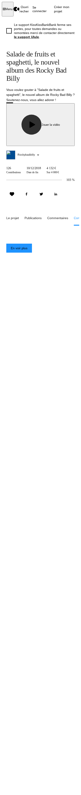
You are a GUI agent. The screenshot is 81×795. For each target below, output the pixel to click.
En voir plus (19, 248)
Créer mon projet (61, 9)
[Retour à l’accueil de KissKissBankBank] (17, 9)
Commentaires (57, 218)
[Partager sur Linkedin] (55, 194)
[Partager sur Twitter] (41, 194)
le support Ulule (26, 37)
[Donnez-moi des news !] (12, 194)
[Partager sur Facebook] (26, 194)
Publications (33, 218)
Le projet (12, 218)
